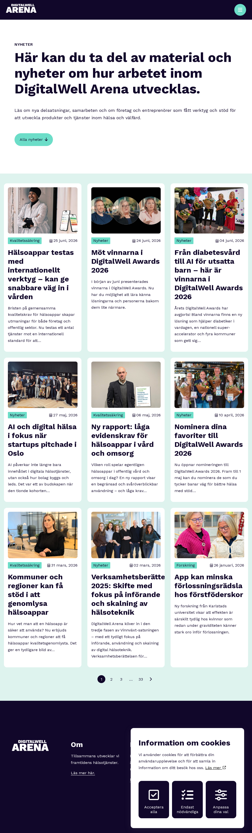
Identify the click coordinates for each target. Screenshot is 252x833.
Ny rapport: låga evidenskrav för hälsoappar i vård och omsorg (122, 439)
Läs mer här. (83, 773)
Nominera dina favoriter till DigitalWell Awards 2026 (208, 439)
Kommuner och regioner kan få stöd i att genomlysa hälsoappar (35, 594)
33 (141, 679)
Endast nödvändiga (187, 809)
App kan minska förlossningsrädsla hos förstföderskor (208, 585)
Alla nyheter (31, 139)
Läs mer (213, 767)
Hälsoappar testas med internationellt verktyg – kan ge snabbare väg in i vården (41, 274)
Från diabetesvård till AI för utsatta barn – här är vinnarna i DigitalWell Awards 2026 (208, 274)
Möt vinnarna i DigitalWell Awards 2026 (125, 261)
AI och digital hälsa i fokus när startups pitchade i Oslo (42, 439)
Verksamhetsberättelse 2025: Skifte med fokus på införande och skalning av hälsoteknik (133, 594)
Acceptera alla (154, 809)
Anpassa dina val (221, 809)
